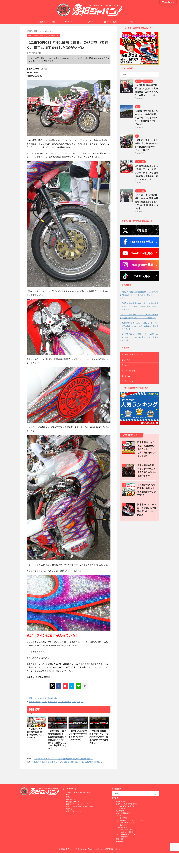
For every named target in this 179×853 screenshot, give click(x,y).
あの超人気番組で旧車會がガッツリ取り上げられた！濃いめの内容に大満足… (68, 762)
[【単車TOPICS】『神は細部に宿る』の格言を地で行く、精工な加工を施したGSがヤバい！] (71, 686)
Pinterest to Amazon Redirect (78, 792)
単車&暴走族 (52, 698)
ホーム (68, 795)
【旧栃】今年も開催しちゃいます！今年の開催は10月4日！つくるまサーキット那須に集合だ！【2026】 (146, 117)
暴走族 (37, 702)
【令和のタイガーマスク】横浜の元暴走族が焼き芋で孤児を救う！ (63, 758)
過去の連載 (129, 381)
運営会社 (69, 797)
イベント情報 (111, 22)
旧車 (78, 702)
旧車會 (31, 702)
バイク (69, 22)
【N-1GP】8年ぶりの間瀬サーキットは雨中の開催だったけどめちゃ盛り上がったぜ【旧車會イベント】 (146, 202)
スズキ (60, 702)
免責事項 (69, 809)
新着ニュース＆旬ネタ (48, 22)
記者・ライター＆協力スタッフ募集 (79, 806)
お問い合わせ (71, 799)
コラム (132, 22)
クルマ (90, 22)
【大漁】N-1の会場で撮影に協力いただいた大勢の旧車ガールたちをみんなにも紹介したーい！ (139, 295)
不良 (74, 702)
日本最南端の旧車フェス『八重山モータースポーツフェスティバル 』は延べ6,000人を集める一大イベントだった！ (146, 172)
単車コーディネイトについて (77, 804)
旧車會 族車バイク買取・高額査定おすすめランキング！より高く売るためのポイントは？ (146, 449)
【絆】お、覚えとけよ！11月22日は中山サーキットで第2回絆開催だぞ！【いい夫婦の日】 (139, 316)
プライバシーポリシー (74, 811)
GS (82, 702)
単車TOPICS (52, 702)
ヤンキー (67, 702)
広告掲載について (72, 802)
